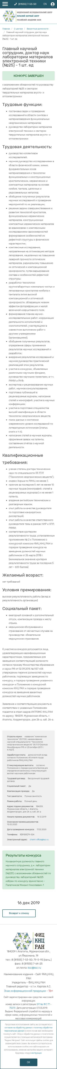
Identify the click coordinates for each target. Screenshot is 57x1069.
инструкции (36, 1053)
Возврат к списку (19, 913)
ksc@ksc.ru (34, 967)
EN (45, 4)
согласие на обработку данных (18, 1028)
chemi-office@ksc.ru (39, 839)
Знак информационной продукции (25, 990)
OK (28, 1062)
